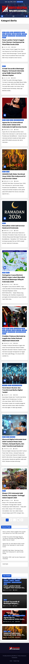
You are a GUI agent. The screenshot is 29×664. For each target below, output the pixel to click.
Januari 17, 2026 (8, 394)
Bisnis (11, 32)
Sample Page (16, 660)
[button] (24, 16)
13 (18, 520)
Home (11, 660)
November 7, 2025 (8, 500)
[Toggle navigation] (13, 16)
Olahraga (19, 34)
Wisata (4, 37)
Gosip (4, 34)
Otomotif (24, 34)
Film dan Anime (17, 32)
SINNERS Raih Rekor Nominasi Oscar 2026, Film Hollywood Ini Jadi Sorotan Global (13, 176)
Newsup (23, 655)
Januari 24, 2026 (8, 284)
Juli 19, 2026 (7, 78)
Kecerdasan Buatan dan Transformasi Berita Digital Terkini (12, 390)
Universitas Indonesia (20, 35)
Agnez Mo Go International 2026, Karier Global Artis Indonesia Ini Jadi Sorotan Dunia (14, 125)
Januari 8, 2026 (8, 448)
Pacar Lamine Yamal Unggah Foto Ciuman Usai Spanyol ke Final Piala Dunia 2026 (13, 42)
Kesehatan (8, 34)
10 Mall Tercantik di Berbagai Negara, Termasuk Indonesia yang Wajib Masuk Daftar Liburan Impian (13, 538)
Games (23, 32)
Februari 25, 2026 (8, 129)
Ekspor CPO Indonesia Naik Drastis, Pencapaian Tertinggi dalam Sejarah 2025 (13, 495)
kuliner (13, 34)
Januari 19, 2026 (8, 343)
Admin (14, 47)
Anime (8, 32)
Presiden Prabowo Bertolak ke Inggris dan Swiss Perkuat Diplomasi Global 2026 (13, 338)
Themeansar (14, 657)
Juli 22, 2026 (7, 47)
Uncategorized (11, 35)
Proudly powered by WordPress (10, 655)
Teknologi (5, 35)
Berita (4, 32)
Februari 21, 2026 (8, 230)
